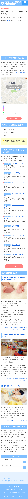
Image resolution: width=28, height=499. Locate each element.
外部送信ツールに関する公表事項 (14, 489)
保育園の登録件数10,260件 (10, 4)
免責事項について (7, 492)
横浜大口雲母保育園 (18, 235)
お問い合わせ (21, 492)
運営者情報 (14, 492)
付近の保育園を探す (14, 118)
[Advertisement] (14, 39)
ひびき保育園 (16, 173)
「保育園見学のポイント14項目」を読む (16, 420)
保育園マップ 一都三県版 (13, 2)
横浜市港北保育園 (17, 254)
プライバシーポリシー (13, 486)
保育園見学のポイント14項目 (11, 386)
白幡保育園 (15, 226)
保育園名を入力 (6, 465)
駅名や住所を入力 (7, 459)
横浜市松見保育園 (17, 163)
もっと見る (14, 266)
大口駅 (8, 20)
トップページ (4, 475)
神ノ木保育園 (16, 245)
